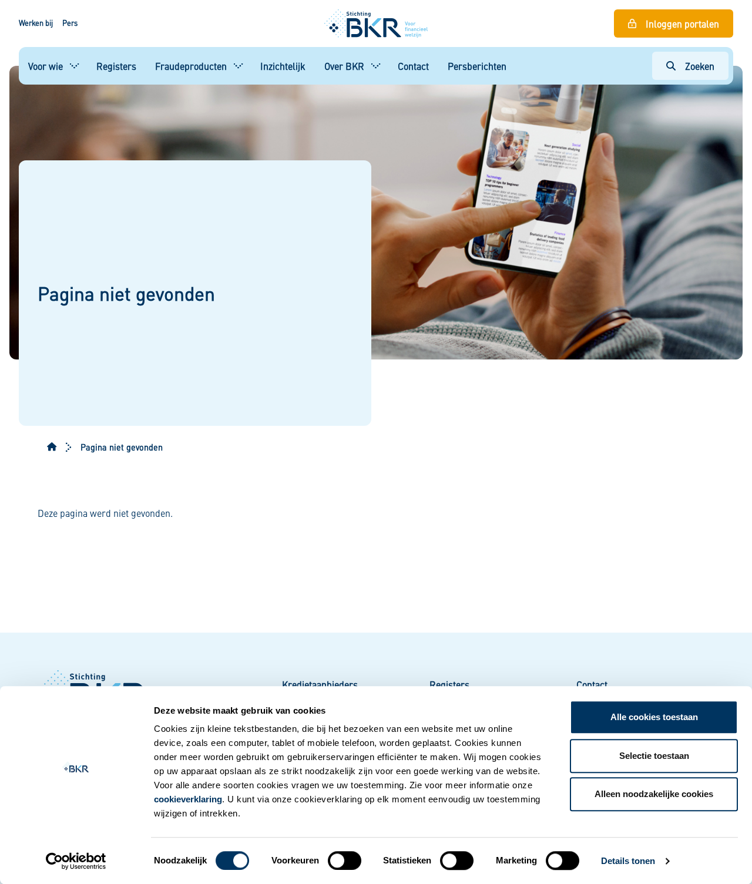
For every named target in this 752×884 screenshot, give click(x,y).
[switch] (344, 860)
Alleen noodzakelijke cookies (654, 794)
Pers (70, 23)
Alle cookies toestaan (654, 717)
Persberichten (477, 65)
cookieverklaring (188, 799)
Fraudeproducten (191, 65)
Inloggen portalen (682, 23)
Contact (413, 65)
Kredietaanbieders (320, 684)
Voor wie (45, 65)
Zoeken (699, 65)
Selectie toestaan (654, 756)
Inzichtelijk (283, 65)
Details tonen (628, 861)
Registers (116, 65)
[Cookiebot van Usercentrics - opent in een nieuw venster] (76, 861)
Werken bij (36, 23)
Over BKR (344, 65)
